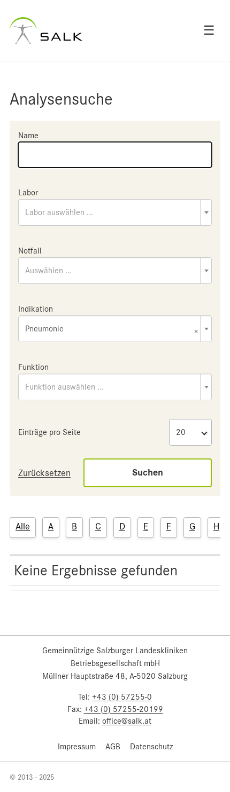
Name (28, 135)
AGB (112, 746)
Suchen (147, 472)
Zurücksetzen (44, 473)
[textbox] (115, 212)
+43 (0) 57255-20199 (123, 709)
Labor (28, 192)
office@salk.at (126, 721)
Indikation (35, 309)
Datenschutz (151, 746)
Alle (23, 526)
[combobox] (115, 212)
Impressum (77, 746)
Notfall (30, 251)
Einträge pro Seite (49, 432)
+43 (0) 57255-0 (122, 697)
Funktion (33, 367)
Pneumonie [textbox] (111, 329)
